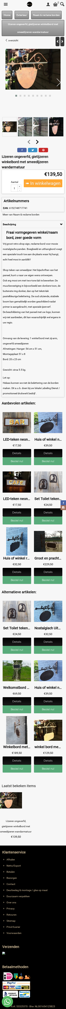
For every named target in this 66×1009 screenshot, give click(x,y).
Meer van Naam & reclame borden (21, 214)
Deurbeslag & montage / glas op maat (27, 890)
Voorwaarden (14, 933)
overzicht (13, 40)
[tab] (33, 224)
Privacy (11, 908)
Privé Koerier (13, 927)
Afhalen (11, 859)
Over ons (11, 902)
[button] (16, 95)
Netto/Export (14, 865)
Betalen (11, 871)
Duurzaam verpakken (18, 896)
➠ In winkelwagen (43, 183)
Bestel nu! (17, 461)
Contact (11, 884)
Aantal (14, 182)
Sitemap (11, 920)
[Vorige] (57, 41)
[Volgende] (62, 41)
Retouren (12, 914)
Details (16, 453)
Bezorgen (12, 878)
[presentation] (7, 83)
